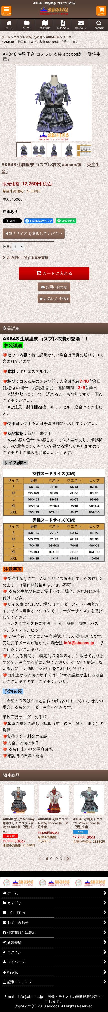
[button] (6, 11)
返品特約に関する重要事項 (27, 257)
